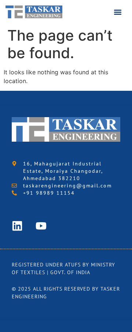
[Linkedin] (17, 226)
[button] (118, 12)
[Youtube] (41, 226)
